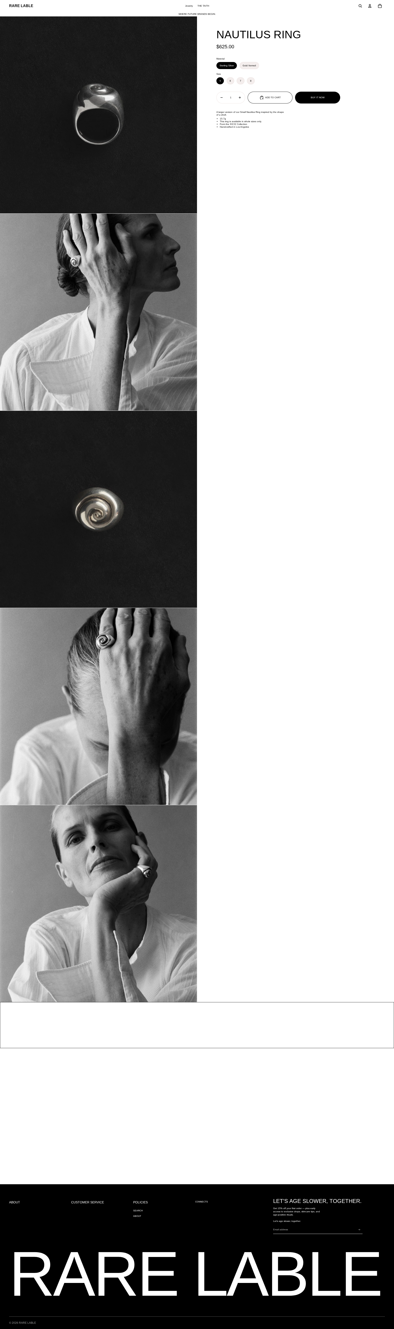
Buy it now (317, 97)
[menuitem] (189, 6)
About (137, 1216)
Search (138, 1210)
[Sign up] (359, 1229)
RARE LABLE (27, 1322)
